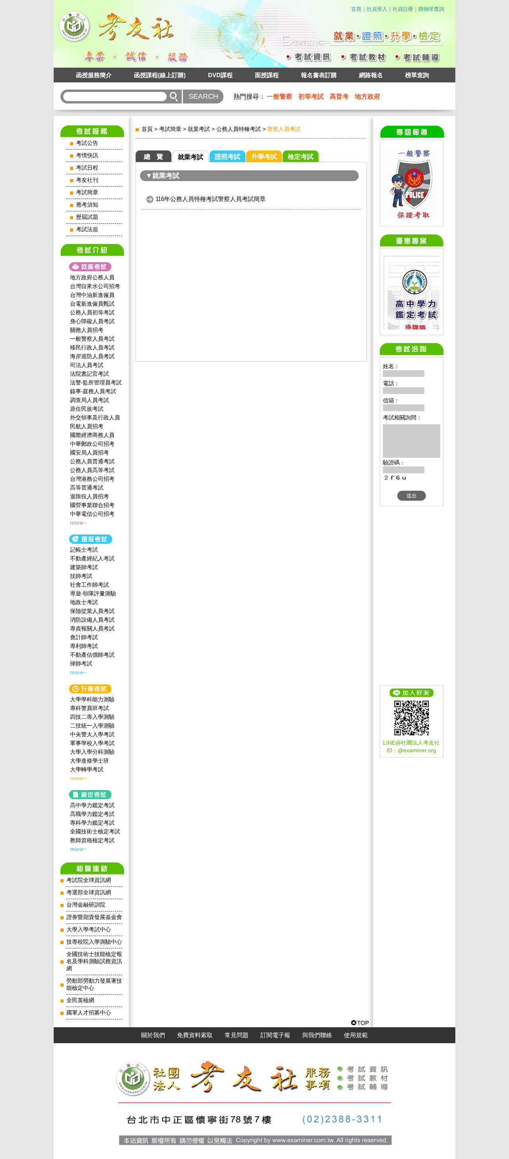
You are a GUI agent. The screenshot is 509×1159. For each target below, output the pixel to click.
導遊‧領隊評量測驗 (93, 593)
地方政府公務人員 (92, 277)
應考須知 (87, 205)
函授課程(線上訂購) (160, 75)
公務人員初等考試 (92, 312)
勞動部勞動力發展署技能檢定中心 (94, 984)
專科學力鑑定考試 (92, 822)
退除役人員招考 (89, 496)
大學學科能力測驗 (92, 699)
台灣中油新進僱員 (92, 295)
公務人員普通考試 (92, 461)
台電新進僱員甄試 (92, 303)
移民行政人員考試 (92, 347)
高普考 (339, 96)
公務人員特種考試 (238, 129)
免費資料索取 (195, 1035)
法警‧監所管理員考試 (96, 382)
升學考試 (264, 156)
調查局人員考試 (89, 400)
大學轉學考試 (86, 769)
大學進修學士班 (89, 760)
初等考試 (311, 96)
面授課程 (267, 75)
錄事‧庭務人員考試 (93, 391)
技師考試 (81, 576)
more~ (78, 522)
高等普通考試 (86, 487)
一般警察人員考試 (92, 339)
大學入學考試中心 (88, 930)
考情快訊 (87, 155)
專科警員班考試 (89, 708)
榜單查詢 (417, 75)
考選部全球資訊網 (88, 893)
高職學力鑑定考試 (92, 814)
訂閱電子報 (275, 1035)
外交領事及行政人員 (95, 417)
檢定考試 (300, 156)
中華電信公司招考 (92, 514)
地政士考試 (84, 602)
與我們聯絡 (317, 1035)
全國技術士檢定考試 (95, 831)
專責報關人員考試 (92, 628)
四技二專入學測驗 (92, 717)
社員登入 (377, 9)
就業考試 (199, 129)
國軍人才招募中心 (88, 1013)
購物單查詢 (431, 9)
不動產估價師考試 (92, 655)
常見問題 (237, 1035)
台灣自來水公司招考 (95, 286)
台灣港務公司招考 (92, 479)
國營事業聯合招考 (92, 505)
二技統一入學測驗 (92, 725)
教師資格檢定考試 (92, 840)
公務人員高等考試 (92, 470)
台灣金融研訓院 (85, 905)
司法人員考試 (86, 365)
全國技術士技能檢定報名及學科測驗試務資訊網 (94, 961)
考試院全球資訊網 (88, 880)
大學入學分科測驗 (92, 752)
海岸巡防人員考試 (92, 356)
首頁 (356, 9)
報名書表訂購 (319, 75)
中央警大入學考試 (92, 734)
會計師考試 (84, 637)
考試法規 (87, 229)
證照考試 (227, 156)
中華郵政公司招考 (92, 444)
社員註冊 (402, 9)
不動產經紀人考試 (92, 558)
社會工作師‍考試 (89, 584)
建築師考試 (84, 567)
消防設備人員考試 (92, 620)
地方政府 (367, 96)
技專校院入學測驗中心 (94, 942)
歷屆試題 (87, 217)
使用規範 (356, 1035)
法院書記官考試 (89, 374)
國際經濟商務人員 (92, 435)
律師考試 (81, 663)
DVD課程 (220, 75)
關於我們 (153, 1035)
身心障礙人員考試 (92, 321)
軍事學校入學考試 (92, 743)
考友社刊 (87, 180)
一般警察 (279, 96)
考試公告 (87, 143)
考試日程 (87, 168)
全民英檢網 (80, 1000)
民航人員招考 (86, 426)
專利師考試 (84, 646)
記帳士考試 (84, 549)
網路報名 (371, 75)
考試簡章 (87, 192)
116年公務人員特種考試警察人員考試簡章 (210, 198)
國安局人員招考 (89, 452)
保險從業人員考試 (92, 611)
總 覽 (153, 156)
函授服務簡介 (94, 75)
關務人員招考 (86, 330)
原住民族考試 (86, 409)
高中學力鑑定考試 (92, 805)
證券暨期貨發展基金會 (94, 917)
